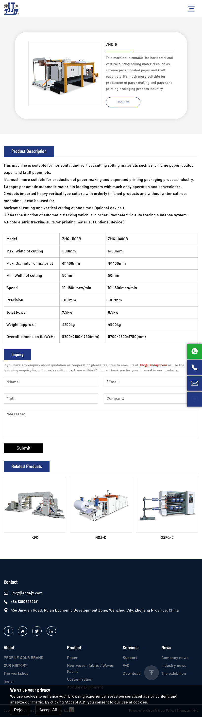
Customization (79, 679)
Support (130, 658)
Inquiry (123, 102)
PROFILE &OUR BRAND (24, 658)
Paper (72, 658)
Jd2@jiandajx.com (153, 365)
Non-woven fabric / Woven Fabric (90, 668)
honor (9, 681)
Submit (24, 448)
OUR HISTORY (15, 666)
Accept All (48, 710)
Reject (19, 710)
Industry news (173, 666)
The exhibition (173, 673)
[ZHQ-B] (65, 74)
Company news (174, 658)
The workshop (16, 673)
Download (132, 673)
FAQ (126, 666)
